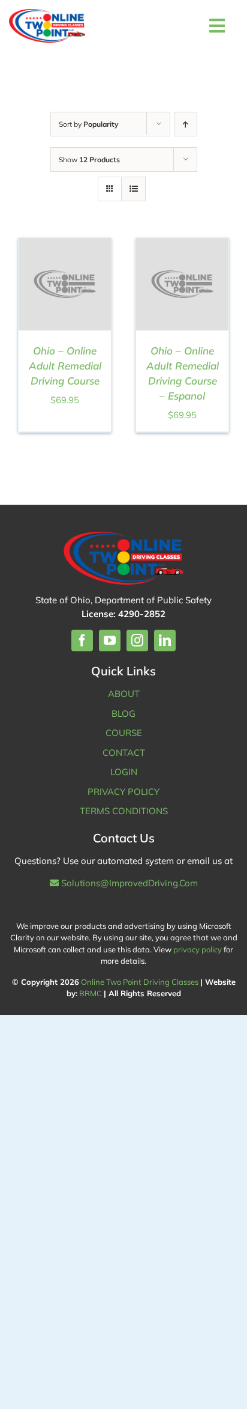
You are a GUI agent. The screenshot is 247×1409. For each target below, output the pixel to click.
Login (123, 772)
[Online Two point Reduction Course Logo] (47, 26)
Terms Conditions (124, 811)
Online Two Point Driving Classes (139, 982)
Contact (124, 752)
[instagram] (137, 640)
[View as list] (133, 189)
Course (124, 732)
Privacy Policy (123, 791)
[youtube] (110, 640)
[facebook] (82, 640)
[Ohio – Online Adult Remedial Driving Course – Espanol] (182, 244)
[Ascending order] (185, 124)
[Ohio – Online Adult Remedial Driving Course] (65, 244)
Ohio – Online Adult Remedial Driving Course (65, 365)
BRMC (90, 993)
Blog (123, 713)
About (124, 693)
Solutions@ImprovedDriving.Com (128, 883)
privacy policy (197, 949)
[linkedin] (165, 640)
